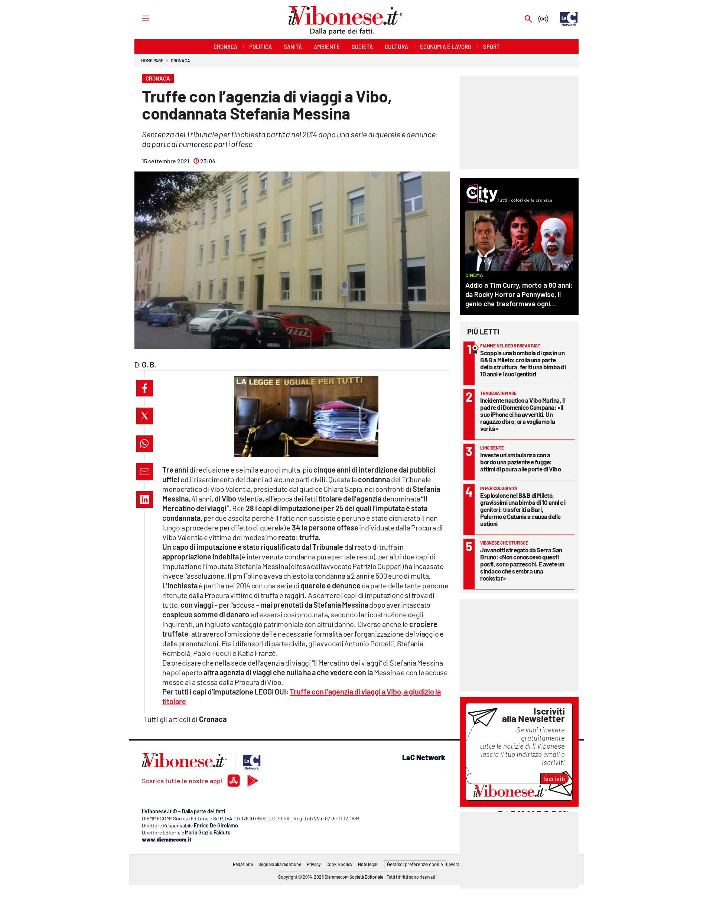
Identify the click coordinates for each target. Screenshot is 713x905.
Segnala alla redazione (279, 864)
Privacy (314, 864)
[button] (144, 388)
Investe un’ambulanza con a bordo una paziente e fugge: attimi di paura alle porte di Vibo (520, 462)
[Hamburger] (138, 18)
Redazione (243, 864)
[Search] (528, 19)
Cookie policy (339, 864)
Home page (152, 60)
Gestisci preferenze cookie (415, 864)
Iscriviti (554, 778)
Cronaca (180, 60)
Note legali (368, 864)
